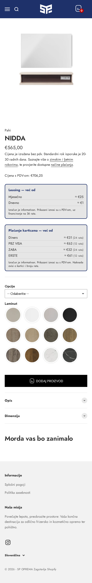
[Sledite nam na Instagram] (8, 542)
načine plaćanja (62, 164)
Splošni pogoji (15, 484)
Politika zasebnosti (17, 492)
